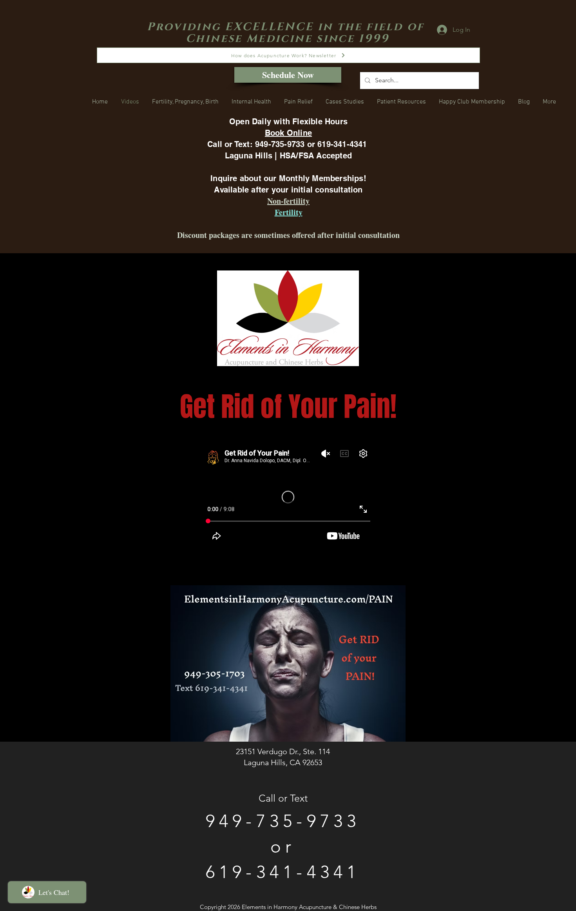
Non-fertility (288, 201)
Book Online (288, 133)
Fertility (288, 212)
